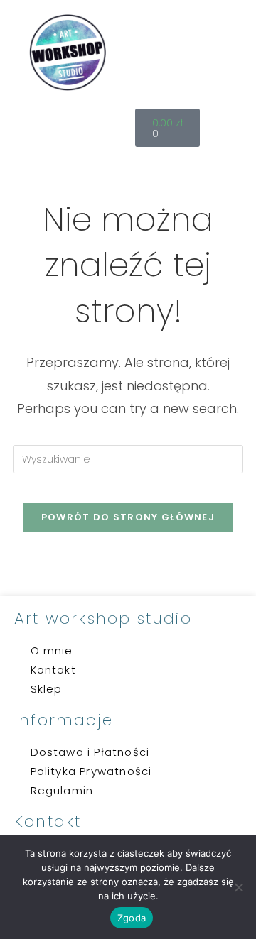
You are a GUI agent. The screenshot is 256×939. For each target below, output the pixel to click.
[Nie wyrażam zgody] (238, 887)
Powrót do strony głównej (128, 517)
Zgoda (131, 917)
